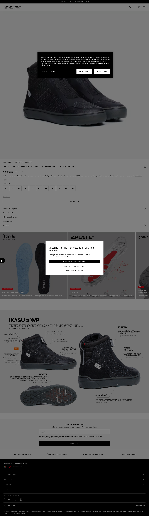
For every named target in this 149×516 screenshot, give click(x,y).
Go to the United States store (74, 261)
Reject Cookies (84, 71)
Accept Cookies (102, 71)
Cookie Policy (102, 63)
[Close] (100, 243)
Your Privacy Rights (49, 71)
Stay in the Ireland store (74, 266)
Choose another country (74, 270)
